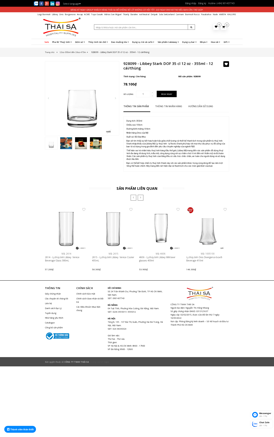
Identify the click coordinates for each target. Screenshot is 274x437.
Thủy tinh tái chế (97, 42)
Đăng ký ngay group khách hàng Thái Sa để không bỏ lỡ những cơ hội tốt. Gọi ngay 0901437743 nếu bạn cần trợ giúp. (137, 9)
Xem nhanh (66, 252)
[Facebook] (41, 3)
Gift (226, 42)
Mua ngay (166, 94)
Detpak (154, 14)
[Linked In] (52, 3)
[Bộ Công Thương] (58, 336)
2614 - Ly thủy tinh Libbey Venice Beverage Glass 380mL (62, 259)
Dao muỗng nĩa (119, 42)
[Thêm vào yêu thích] (226, 64)
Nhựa (203, 42)
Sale (47, 42)
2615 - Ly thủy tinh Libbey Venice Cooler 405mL (113, 259)
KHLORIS (231, 14)
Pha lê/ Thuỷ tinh (61, 42)
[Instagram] (58, 3)
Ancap (80, 14)
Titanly (126, 14)
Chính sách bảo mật (85, 293)
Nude (215, 14)
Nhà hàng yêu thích (54, 317)
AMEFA (222, 14)
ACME (87, 14)
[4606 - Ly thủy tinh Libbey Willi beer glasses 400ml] (160, 228)
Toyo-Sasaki (97, 14)
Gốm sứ (79, 42)
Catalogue (50, 322)
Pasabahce (206, 14)
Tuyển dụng (50, 313)
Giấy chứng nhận (53, 293)
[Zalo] (36, 3)
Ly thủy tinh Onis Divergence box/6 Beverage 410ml (204, 259)
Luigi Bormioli (44, 14)
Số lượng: (128, 94)
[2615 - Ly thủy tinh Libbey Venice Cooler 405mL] (113, 228)
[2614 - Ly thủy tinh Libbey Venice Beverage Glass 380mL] (66, 228)
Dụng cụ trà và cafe (142, 42)
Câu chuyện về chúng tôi (56, 298)
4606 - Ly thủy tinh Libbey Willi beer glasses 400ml (157, 259)
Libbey (55, 14)
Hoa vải (215, 42)
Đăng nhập (190, 3)
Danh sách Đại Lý (53, 308)
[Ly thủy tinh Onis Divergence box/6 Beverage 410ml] (207, 228)
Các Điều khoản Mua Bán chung (88, 308)
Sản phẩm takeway (168, 42)
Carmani (180, 14)
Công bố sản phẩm (54, 327)
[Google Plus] (47, 3)
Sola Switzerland (167, 14)
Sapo (106, 362)
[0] (223, 27)
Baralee (134, 14)
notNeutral (144, 14)
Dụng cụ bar (188, 42)
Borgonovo (70, 14)
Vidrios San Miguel (113, 14)
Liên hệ (48, 303)
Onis (61, 14)
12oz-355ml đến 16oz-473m (73, 52)
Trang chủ (50, 52)
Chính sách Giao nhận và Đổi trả (89, 300)
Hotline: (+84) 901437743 (221, 3)
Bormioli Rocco (192, 14)
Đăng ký (202, 3)
